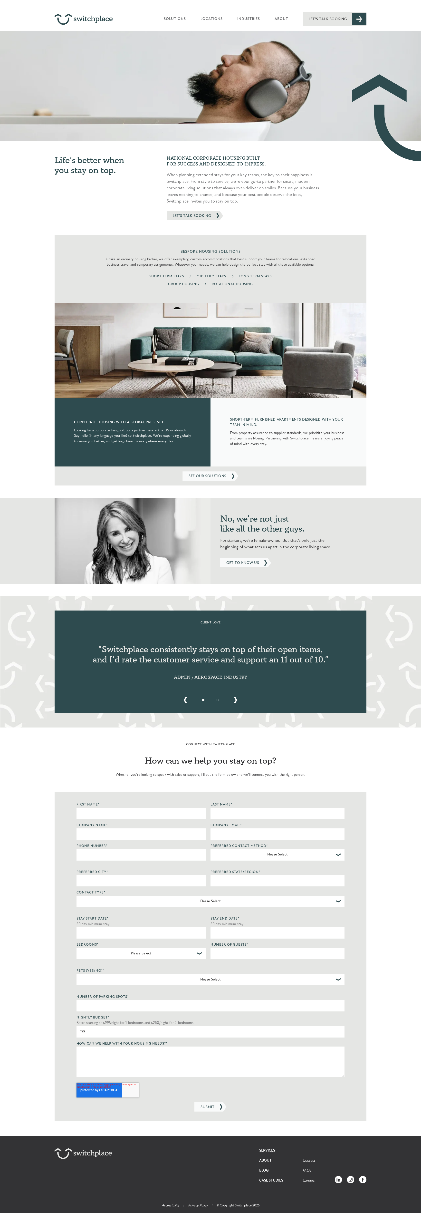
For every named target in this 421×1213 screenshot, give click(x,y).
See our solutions (207, 476)
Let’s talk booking (192, 216)
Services (267, 1151)
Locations (212, 19)
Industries (248, 19)
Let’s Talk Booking (328, 19)
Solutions (175, 19)
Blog (264, 1171)
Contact (309, 1161)
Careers (309, 1181)
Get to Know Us (242, 563)
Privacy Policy (198, 1205)
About (281, 19)
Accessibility (170, 1205)
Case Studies (271, 1181)
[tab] (203, 700)
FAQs (307, 1171)
